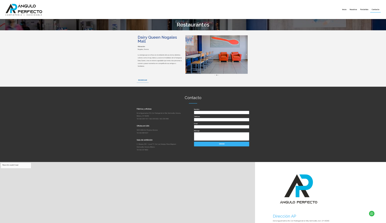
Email (196, 124)
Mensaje (197, 131)
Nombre (196, 109)
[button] (187, 55)
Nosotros (353, 9)
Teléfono (197, 116)
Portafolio (364, 9)
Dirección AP (284, 216)
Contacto (375, 9)
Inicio (344, 9)
